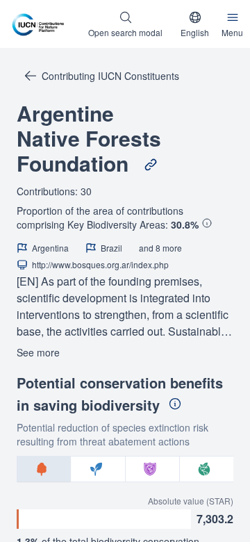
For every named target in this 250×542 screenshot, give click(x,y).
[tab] (44, 469)
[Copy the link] (151, 165)
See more (38, 352)
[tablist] (125, 469)
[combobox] (195, 24)
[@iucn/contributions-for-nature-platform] (40, 24)
